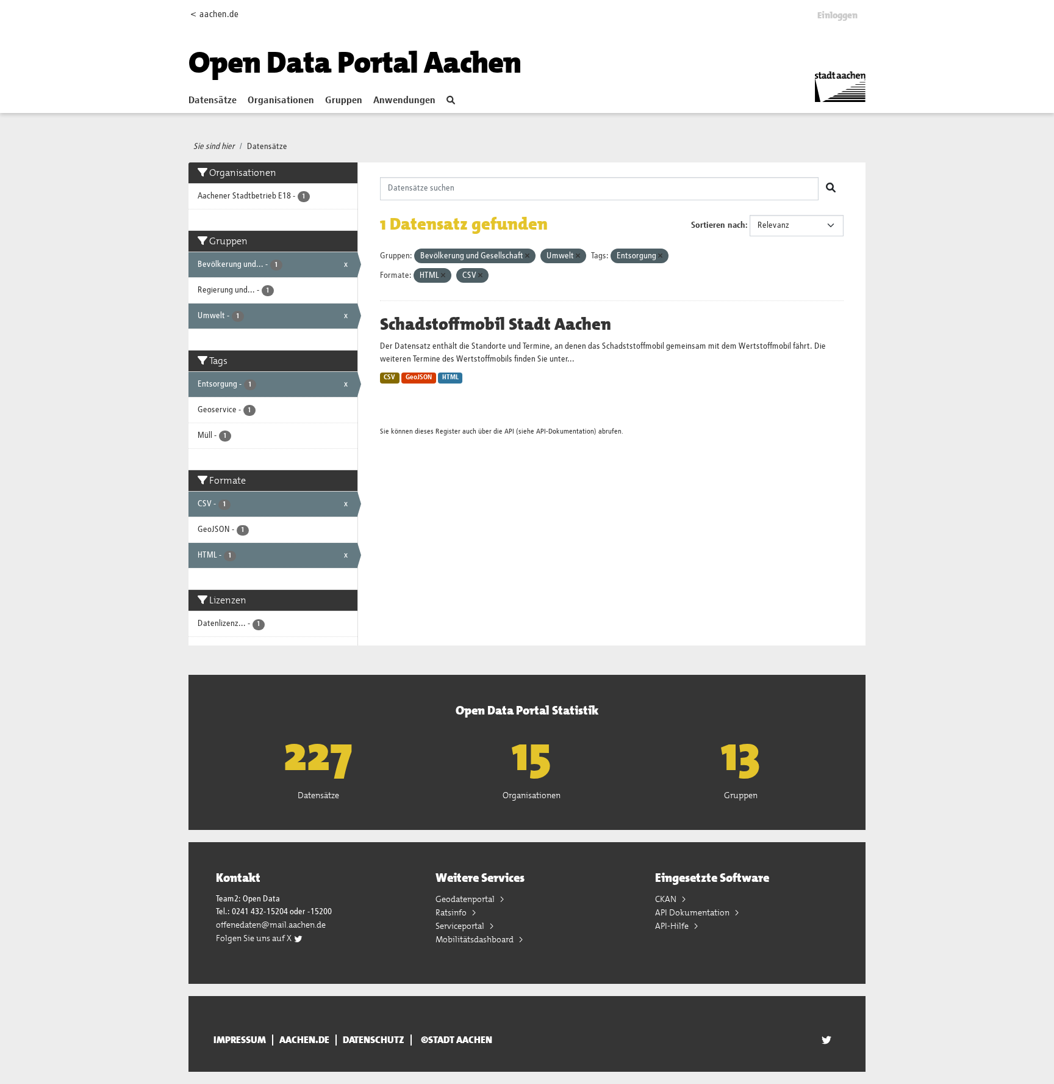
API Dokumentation (693, 912)
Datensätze (212, 101)
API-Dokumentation (565, 431)
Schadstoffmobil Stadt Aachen (495, 324)
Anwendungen (404, 101)
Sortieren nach (718, 225)
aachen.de (304, 1040)
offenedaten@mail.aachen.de (271, 924)
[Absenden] (831, 188)
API (509, 431)
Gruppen (343, 101)
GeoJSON (419, 377)
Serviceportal (461, 925)
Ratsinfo (452, 912)
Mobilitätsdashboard (475, 939)
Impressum (239, 1040)
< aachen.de (214, 14)
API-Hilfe (672, 925)
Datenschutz (373, 1040)
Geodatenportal (466, 898)
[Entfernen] (527, 256)
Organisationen (281, 101)
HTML (450, 377)
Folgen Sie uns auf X (254, 938)
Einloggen (837, 15)
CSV (389, 377)
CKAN (666, 898)
